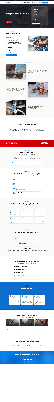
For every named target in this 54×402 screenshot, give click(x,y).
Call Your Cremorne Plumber (12, 54)
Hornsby (36, 250)
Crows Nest (14, 250)
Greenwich (29, 250)
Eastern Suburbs (15, 345)
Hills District (40, 345)
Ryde (23, 347)
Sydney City (20, 345)
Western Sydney (28, 347)
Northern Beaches (35, 345)
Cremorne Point (9, 250)
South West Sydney (34, 347)
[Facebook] (13, 0)
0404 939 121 (45, 143)
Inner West (25, 345)
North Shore (29, 345)
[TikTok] (16, 0)
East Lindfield (22, 250)
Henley (33, 250)
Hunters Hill (45, 250)
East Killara (18, 250)
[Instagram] (14, 0)
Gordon (26, 250)
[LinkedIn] (15, 0)
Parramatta (20, 347)
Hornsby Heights (40, 250)
